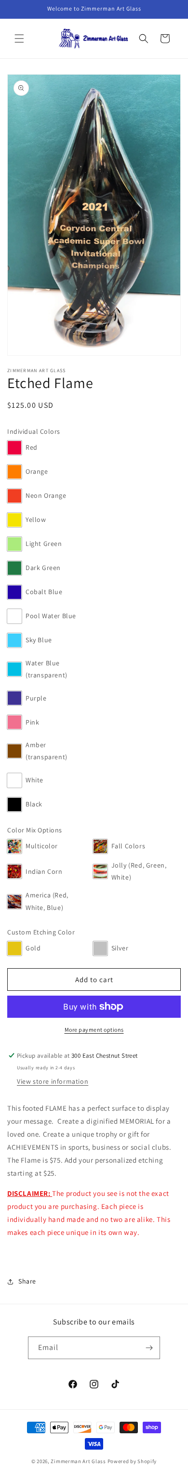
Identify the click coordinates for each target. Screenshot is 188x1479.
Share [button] (27, 1281)
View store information (52, 1081)
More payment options (94, 1029)
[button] (19, 38)
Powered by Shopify (132, 1461)
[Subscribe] (149, 1347)
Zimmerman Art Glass (78, 1461)
